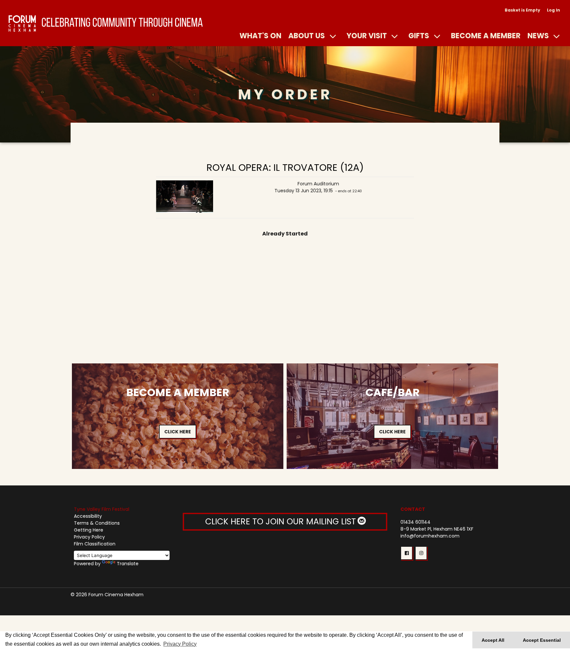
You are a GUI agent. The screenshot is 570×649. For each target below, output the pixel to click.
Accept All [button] (493, 640)
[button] (406, 553)
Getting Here (88, 530)
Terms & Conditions (97, 523)
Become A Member (486, 36)
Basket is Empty (522, 10)
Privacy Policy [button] (180, 644)
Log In (553, 10)
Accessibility (88, 516)
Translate (128, 563)
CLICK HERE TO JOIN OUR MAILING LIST (281, 521)
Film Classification (94, 544)
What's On (260, 36)
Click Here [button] (177, 431)
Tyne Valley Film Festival (101, 509)
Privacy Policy (89, 537)
